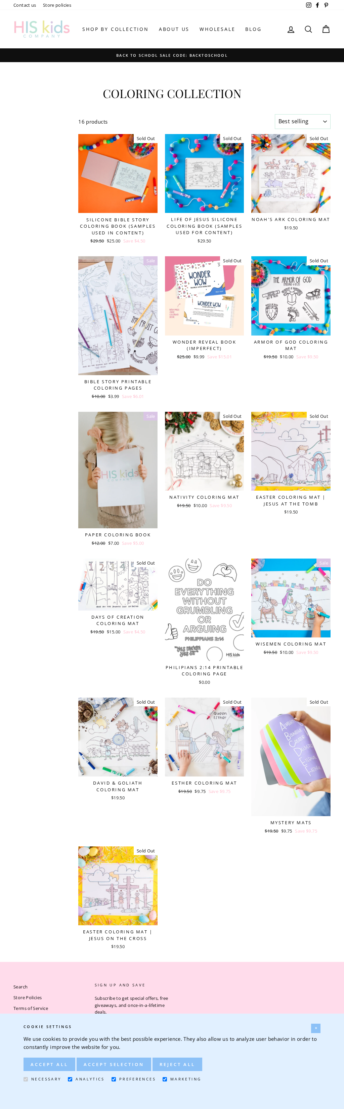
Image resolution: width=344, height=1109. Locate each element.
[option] (172, 55)
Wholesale (217, 29)
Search (20, 987)
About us (174, 29)
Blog (253, 29)
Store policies (57, 5)
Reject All (177, 1064)
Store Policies (27, 997)
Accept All (49, 1064)
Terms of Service (30, 1008)
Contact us (24, 5)
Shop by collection (115, 29)
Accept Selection (114, 1064)
